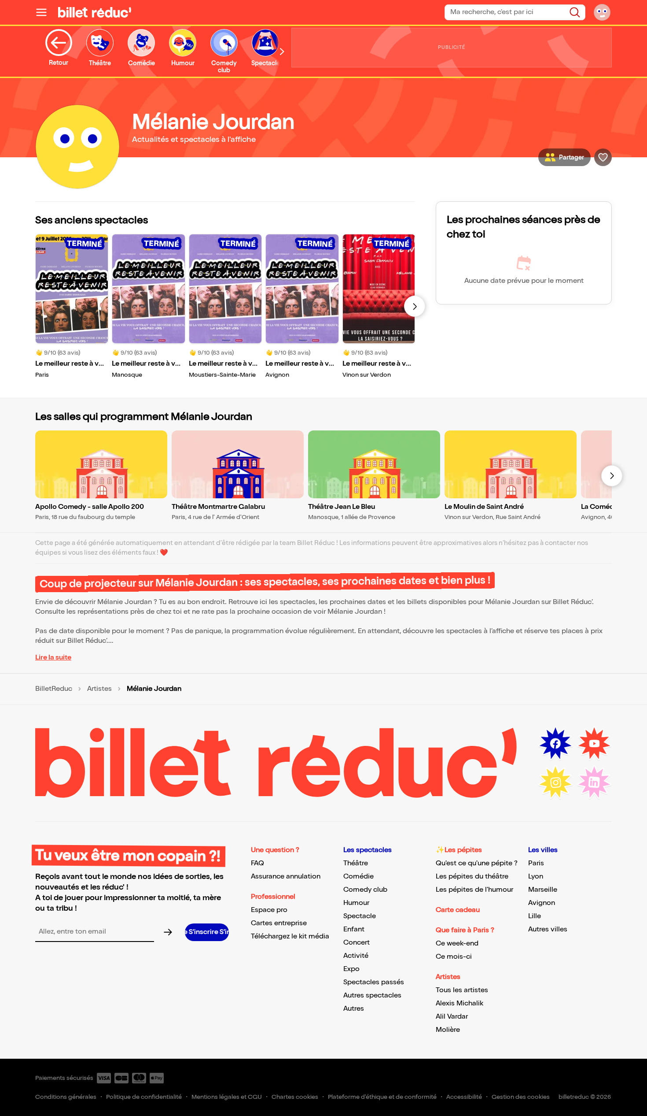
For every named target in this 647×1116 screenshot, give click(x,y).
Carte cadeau (458, 910)
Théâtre (355, 863)
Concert (356, 942)
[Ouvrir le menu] (45, 12)
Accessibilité (464, 1097)
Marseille (542, 890)
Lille (534, 916)
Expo (351, 969)
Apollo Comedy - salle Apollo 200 (89, 507)
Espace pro (269, 910)
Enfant (353, 929)
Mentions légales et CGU (226, 1097)
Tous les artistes (462, 990)
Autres (353, 1009)
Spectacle (359, 916)
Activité (355, 956)
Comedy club (365, 890)
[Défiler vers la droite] (282, 51)
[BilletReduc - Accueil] (94, 12)
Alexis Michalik (459, 1003)
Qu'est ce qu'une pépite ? (477, 863)
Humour (356, 903)
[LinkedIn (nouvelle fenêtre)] (594, 782)
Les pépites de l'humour (474, 890)
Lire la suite (53, 657)
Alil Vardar (452, 1016)
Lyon (535, 876)
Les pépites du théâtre (472, 876)
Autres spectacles (372, 995)
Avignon (541, 903)
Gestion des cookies (521, 1097)
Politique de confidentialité (144, 1097)
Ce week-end (457, 943)
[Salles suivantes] (611, 475)
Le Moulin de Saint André (484, 507)
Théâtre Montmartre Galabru (218, 507)
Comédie (358, 876)
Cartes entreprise (279, 923)
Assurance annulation (285, 876)
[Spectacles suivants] (414, 306)
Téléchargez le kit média (290, 936)
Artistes (99, 689)
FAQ (257, 863)
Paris (536, 863)
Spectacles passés (373, 982)
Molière (448, 1030)
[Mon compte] (602, 12)
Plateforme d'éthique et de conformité (382, 1097)
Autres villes (547, 929)
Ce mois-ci (454, 957)
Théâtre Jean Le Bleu (341, 507)
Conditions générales (65, 1097)
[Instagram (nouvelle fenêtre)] (555, 782)
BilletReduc (53, 689)
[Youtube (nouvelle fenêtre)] (594, 743)
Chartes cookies (295, 1097)
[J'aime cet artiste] (603, 157)
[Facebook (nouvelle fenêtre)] (555, 743)
